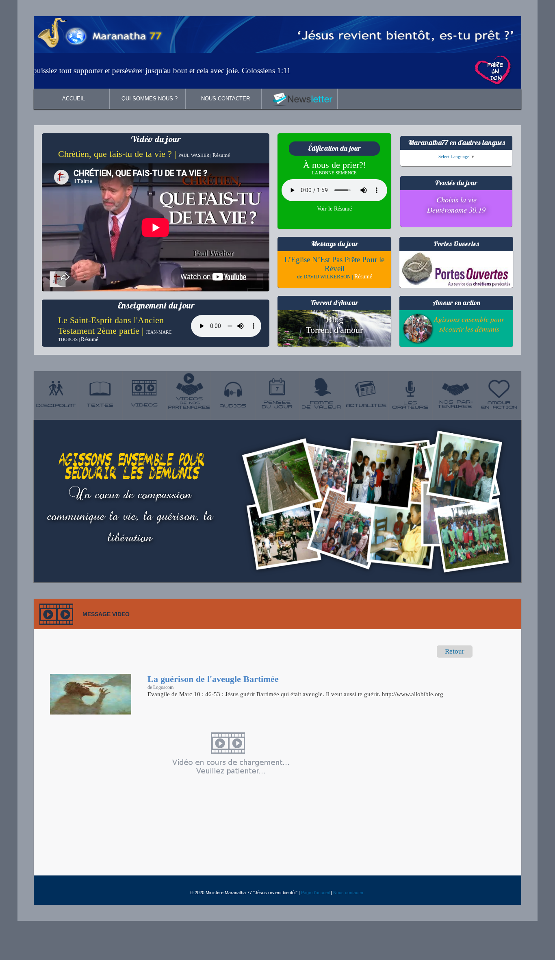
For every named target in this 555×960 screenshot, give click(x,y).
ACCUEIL (73, 99)
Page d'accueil (315, 892)
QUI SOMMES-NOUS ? (149, 99)
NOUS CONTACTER (225, 99)
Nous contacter (348, 892)
